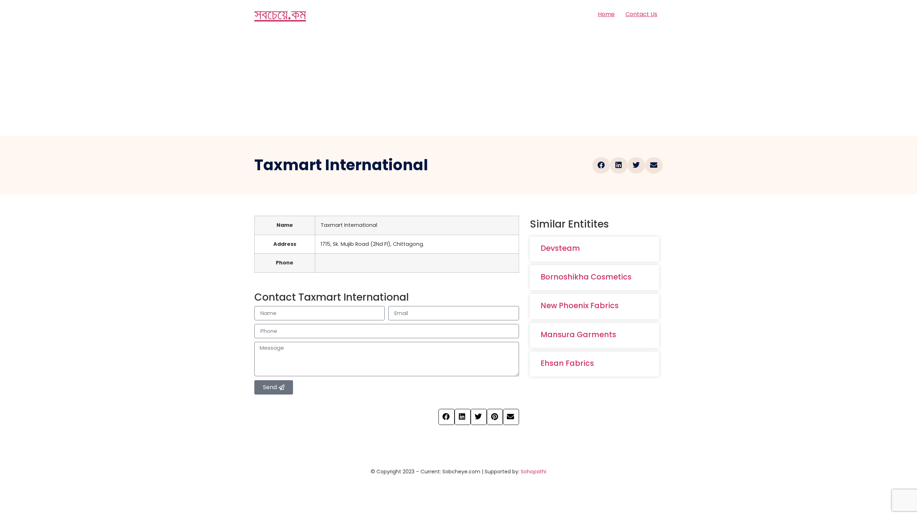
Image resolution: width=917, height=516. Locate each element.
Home (606, 14)
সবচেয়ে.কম (280, 14)
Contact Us (641, 14)
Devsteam (560, 248)
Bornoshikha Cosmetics (586, 277)
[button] (601, 165)
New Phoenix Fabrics (580, 305)
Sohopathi (533, 471)
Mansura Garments (578, 334)
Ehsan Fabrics (567, 363)
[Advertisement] (458, 82)
